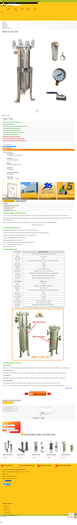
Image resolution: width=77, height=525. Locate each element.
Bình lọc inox (6, 215)
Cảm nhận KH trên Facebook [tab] (15, 400)
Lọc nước (5, 244)
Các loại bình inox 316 (8, 208)
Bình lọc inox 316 (36, 454)
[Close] (0, 519)
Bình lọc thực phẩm (51, 454)
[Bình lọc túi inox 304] (9, 446)
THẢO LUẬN (28, 9)
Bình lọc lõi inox (21, 454)
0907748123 (10, 6)
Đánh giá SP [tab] (5, 400)
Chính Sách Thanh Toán (6, 509)
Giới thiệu (15, 9)
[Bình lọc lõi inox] (23, 446)
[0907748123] (75, 517)
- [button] (3, 142)
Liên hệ (35, 9)
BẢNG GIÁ (22, 9)
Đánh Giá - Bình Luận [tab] (21, 201)
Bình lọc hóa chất (65, 454)
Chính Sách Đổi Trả (6, 507)
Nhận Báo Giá (6, 432)
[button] (14, 12)
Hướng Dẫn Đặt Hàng (6, 512)
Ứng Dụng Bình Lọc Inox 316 (9, 210)
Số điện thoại (6, 426)
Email (4, 430)
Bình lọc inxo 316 (7, 385)
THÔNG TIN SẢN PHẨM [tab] (9, 201)
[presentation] (4, 68)
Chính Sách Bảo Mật (6, 505)
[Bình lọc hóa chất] (67, 446)
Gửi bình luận (35, 417)
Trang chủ (9, 9)
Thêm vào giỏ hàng (7, 144)
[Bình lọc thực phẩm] (53, 446)
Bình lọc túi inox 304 (7, 454)
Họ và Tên (6, 423)
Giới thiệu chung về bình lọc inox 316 (11, 205)
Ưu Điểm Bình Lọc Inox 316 (9, 207)
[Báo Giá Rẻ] (75, 514)
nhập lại (42, 417)
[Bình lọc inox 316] (38, 446)
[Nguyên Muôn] (3, 6)
